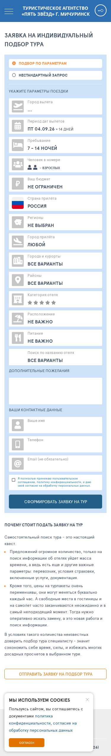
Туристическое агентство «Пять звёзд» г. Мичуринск (56, 11)
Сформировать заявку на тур (55, 501)
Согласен (26, 743)
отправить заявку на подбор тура (55, 674)
